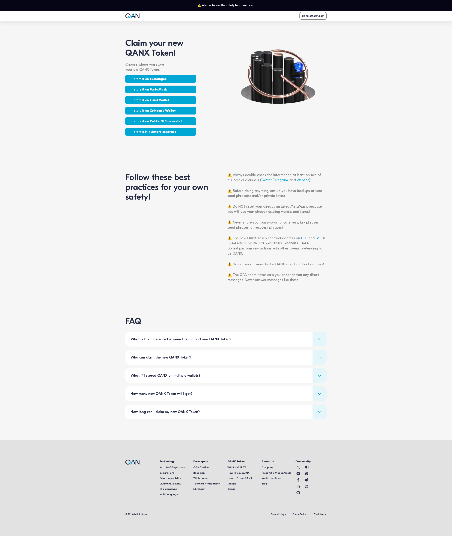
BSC (319, 238)
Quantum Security (170, 483)
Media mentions (271, 478)
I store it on (149, 79)
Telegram (280, 180)
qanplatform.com (313, 15)
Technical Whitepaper (206, 483)
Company (267, 467)
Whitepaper (200, 478)
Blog (264, 483)
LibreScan (199, 488)
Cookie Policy (299, 514)
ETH (304, 238)
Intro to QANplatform (172, 467)
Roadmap (199, 472)
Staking (231, 483)
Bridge (231, 488)
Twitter (266, 180)
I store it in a (154, 132)
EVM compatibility (170, 478)
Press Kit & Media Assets (276, 472)
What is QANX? (236, 467)
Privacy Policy (277, 514)
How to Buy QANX (238, 472)
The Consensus (168, 488)
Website (303, 180)
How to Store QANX (239, 478)
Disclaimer (319, 514)
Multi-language (168, 494)
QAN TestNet (201, 467)
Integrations (166, 472)
